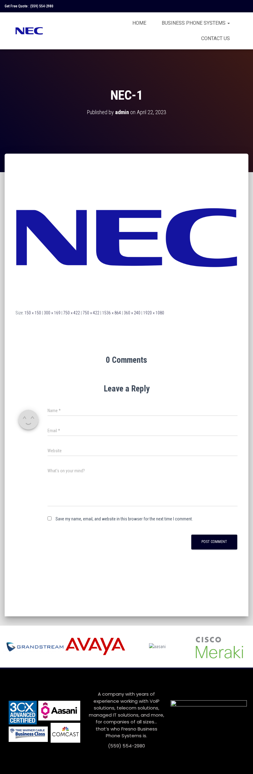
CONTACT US (215, 38)
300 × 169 (52, 312)
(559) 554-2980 (41, 6)
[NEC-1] (126, 237)
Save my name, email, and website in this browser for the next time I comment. (124, 518)
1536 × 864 (111, 312)
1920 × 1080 (153, 312)
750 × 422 (71, 312)
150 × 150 (32, 312)
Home (139, 23)
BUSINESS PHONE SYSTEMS (194, 23)
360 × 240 (132, 312)
